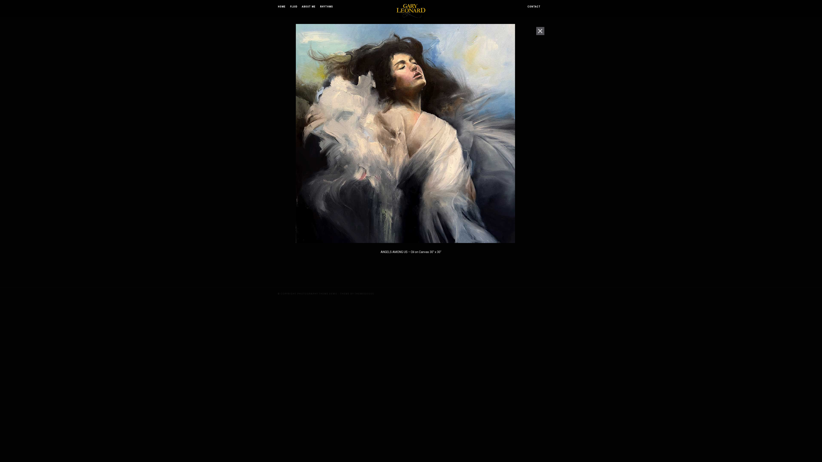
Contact (534, 6)
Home (282, 6)
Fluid (293, 6)
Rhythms (326, 6)
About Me (309, 6)
